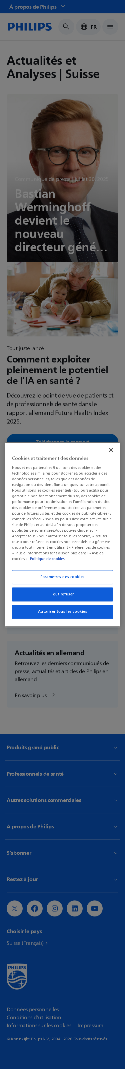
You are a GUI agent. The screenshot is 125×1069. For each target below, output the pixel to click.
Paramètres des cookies (62, 577)
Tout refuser (62, 594)
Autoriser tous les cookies (62, 611)
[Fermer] (111, 450)
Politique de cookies (47, 558)
